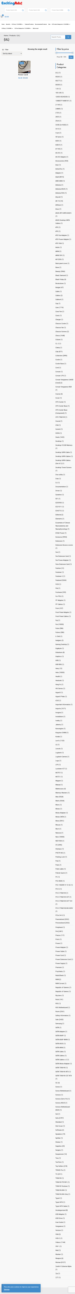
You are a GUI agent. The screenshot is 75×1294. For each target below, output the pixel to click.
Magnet (58, 781)
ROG (56, 1003)
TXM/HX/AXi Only (61, 1194)
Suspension (59, 1154)
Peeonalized (59, 919)
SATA (57, 1027)
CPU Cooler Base (61, 406)
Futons (57, 632)
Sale (49, 24)
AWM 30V (58, 255)
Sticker (57, 1142)
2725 (57, 113)
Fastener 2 (59, 576)
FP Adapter (59, 600)
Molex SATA (59, 817)
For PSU (58, 596)
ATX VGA (58, 243)
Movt (57, 829)
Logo (57, 761)
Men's (57, 801)
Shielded (58, 1122)
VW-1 (57, 1246)
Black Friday (59, 279)
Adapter (58, 173)
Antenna (58, 185)
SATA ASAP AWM (61, 1040)
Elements (58, 519)
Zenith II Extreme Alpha (63, 1266)
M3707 (57, 773)
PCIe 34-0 (58, 915)
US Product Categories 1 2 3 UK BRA (60, 24)
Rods (57, 999)
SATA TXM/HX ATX (62, 1072)
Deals (57, 437)
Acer (57, 165)
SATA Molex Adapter (62, 1064)
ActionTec (58, 169)
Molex (57, 809)
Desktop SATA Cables (63, 456)
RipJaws (58, 995)
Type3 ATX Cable (61, 1206)
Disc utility (59, 475)
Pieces (57, 935)
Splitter (57, 1138)
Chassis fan (59, 327)
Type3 (57, 1198)
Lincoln (57, 749)
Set (56, 1114)
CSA (56, 425)
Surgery (58, 1150)
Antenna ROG (59, 193)
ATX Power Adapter (62, 239)
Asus (57, 209)
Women (58, 1262)
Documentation (60, 487)
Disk (57, 479)
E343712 (58, 511)
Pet (56, 931)
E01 (56, 499)
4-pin (57, 133)
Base (57, 267)
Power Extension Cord (63, 959)
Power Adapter (60, 947)
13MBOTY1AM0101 (62, 101)
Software (58, 1130)
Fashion (58, 568)
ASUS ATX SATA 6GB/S (63, 213)
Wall (56, 1250)
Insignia (58, 712)
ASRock (58, 205)
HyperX (58, 692)
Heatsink (58, 680)
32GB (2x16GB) (60, 125)
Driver (57, 491)
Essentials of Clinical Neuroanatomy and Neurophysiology (62, 526)
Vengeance (59, 1226)
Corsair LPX (59, 376)
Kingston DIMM (60, 733)
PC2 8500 (58, 881)
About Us (8, 24)
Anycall (57, 197)
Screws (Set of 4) (61, 1099)
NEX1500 (58, 841)
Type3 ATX (59, 1202)
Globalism (58, 652)
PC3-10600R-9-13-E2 (63, 885)
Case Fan (58, 311)
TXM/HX (58, 1178)
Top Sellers (59, 1166)
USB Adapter (59, 1214)
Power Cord (59, 955)
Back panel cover (61, 263)
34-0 (57, 129)
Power (57, 943)
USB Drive (58, 1218)
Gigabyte (58, 648)
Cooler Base (59, 364)
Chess (57, 336)
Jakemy (58, 725)
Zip (56, 1273)
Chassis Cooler (60, 323)
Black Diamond (60, 275)
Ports (57, 939)
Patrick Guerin (60, 873)
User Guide (59, 1222)
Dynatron (58, 495)
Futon (57, 628)
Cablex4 (58, 299)
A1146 (57, 149)
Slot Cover (59, 1126)
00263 (57, 77)
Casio (57, 315)
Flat (56, 588)
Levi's (57, 741)
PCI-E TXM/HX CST (62, 897)
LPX (56, 765)
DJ (56, 483)
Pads (57, 865)
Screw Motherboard (62, 1091)
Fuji (56, 620)
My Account (35, 28)
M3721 (57, 777)
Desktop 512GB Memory (63, 445)
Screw (57, 1087)
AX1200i (58, 259)
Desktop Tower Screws (63, 467)
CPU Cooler (59, 402)
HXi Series (59, 688)
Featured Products (29, 24)
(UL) (56, 73)
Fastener (58, 572)
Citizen (57, 340)
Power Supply (60, 963)
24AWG (57, 109)
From (57, 608)
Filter (6, 50)
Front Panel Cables (61, 616)
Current (57, 429)
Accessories (59, 161)
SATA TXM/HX (60, 1068)
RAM (57, 979)
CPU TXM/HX (60, 417)
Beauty (57, 271)
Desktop (58, 441)
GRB (56, 660)
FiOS (57, 584)
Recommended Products (41, 24)
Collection (58, 356)
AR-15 (57, 201)
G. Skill (57, 636)
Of (56, 845)
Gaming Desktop (61, 644)
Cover (57, 398)
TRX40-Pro (59, 1170)
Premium (58, 967)
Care (57, 307)
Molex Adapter (60, 813)
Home (3, 24)
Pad (56, 861)
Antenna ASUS (60, 189)
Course (57, 394)
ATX (56, 227)
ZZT (56, 1277)
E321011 (58, 507)
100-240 (58, 93)
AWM (57, 251)
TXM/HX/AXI (60, 1190)
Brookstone (59, 283)
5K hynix (58, 137)
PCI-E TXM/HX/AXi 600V (64, 908)
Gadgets (58, 640)
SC (56, 1083)
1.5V (56, 89)
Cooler (57, 360)
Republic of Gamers (62, 987)
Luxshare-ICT (60, 769)
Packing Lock (60, 857)
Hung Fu (58, 684)
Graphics (58, 656)
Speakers (58, 1134)
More (57, 821)
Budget (57, 287)
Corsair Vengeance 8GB (63, 387)
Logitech (58, 753)
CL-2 (57, 344)
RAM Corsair (59, 983)
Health (57, 676)
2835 (57, 117)
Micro (57, 805)
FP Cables (59, 604)
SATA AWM (59, 1048)
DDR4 (57, 433)
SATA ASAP (59, 1036)
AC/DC (57, 153)
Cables (57, 295)
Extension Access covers (64, 545)
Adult (57, 177)
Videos (57, 1242)
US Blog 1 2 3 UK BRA (7, 28)
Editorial (58, 515)
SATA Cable (59, 1052)
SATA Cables (59, 1056)
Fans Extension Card (62, 564)
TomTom (58, 1162)
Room (57, 1011)
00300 (57, 85)
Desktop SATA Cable (62, 452)
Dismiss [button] (6, 1289)
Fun (56, 624)
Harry (57, 668)
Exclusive (58, 537)
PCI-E (57, 889)
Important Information (62, 704)
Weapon (58, 1258)
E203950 (58, 503)
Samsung (58, 1023)
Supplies (58, 1146)
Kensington (59, 729)
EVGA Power (59, 533)
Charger (58, 319)
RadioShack (59, 975)
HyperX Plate (60, 696)
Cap (56, 303)
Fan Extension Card (62, 556)
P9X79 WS (59, 853)
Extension (58, 541)
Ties (56, 1158)
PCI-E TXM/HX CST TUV (63, 901)
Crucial (57, 421)
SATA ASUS (59, 1044)
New (57, 837)
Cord (57, 368)
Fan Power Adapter (62, 560)
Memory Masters (61, 793)
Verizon (58, 1230)
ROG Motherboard (61, 1007)
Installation (59, 717)
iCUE (57, 700)
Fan (56, 552)
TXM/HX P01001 (61, 1182)
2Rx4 (57, 121)
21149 (57, 105)
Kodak (57, 737)
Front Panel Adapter (62, 612)
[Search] (23, 10)
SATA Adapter (60, 1032)
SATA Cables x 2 (61, 1060)
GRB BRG (58, 664)
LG (56, 745)
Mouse (57, 825)
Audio (57, 247)
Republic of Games (61, 991)
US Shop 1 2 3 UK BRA (17, 24)
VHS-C (57, 1238)
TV (56, 1174)
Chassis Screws (61, 331)
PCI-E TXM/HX (60, 893)
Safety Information (61, 1015)
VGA (56, 1234)
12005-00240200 (61, 97)
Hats (57, 672)
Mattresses (59, 789)
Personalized (60, 923)
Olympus (58, 849)
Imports (58, 708)
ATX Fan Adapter (61, 235)
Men (56, 797)
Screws (58, 1095)
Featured (58, 580)
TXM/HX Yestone (61, 1186)
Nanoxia (58, 833)
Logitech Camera (61, 757)
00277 (57, 81)
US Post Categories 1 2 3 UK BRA (22, 28)
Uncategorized (60, 1210)
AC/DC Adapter (60, 157)
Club (56, 352)
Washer (58, 1254)
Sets (57, 1118)
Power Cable (59, 951)
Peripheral (58, 927)
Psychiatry (59, 971)
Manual (57, 785)
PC (56, 877)
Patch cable (59, 869)
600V (57, 141)
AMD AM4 (58, 181)
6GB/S (57, 145)
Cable (57, 291)
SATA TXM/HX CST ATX (63, 1076)
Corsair (57, 372)
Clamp (57, 348)
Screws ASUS (60, 1103)
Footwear (58, 592)
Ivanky (57, 721)
